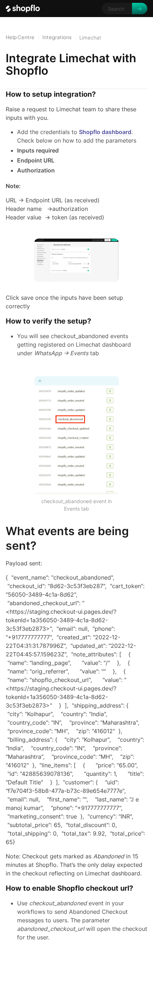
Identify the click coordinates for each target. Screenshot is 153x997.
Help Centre (20, 37)
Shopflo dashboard (105, 131)
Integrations (57, 37)
